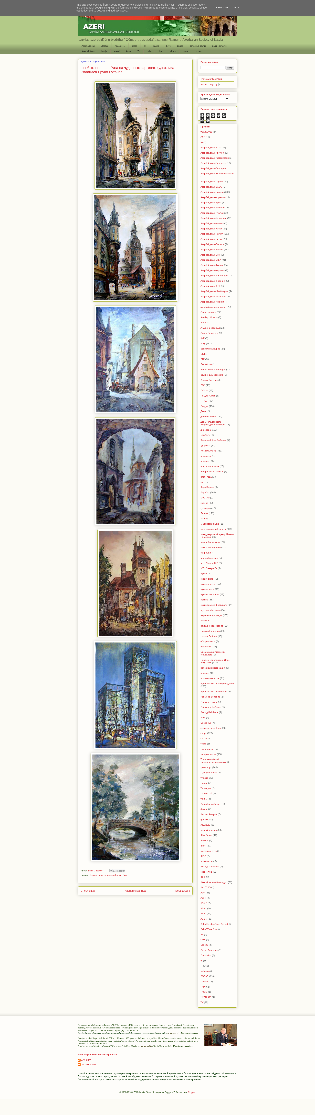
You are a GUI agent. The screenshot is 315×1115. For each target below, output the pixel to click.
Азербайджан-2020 (210, 147)
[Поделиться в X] (117, 870)
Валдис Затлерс (209, 380)
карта (134, 46)
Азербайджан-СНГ (210, 254)
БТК (202, 359)
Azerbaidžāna (88, 51)
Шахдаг (204, 840)
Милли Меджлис (209, 558)
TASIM (203, 992)
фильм (204, 819)
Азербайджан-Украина (212, 270)
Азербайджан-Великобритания (217, 173)
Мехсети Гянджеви (210, 547)
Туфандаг (205, 788)
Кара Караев (207, 487)
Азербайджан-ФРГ (210, 286)
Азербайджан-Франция (212, 281)
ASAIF (203, 903)
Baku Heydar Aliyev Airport (214, 924)
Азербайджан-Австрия (212, 152)
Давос (203, 411)
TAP (202, 986)
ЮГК (202, 877)
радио (156, 46)
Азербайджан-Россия (211, 249)
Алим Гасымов (208, 312)
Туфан (204, 783)
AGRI (203, 898)
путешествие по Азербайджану (217, 683)
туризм (204, 778)
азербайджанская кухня (213, 307)
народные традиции (211, 615)
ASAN (203, 908)
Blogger (191, 1092)
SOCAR (204, 976)
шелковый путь (208, 851)
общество (205, 646)
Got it (235, 7)
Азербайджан (88, 46)
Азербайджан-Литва (211, 239)
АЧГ (202, 338)
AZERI (203, 918)
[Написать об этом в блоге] (114, 870)
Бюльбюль (206, 364)
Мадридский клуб (209, 523)
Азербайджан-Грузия (211, 181)
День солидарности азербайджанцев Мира (212, 423)
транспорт (205, 767)
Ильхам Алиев (208, 450)
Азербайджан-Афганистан (214, 158)
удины (203, 798)
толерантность (208, 754)
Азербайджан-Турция (211, 265)
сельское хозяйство (210, 728)
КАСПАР (205, 497)
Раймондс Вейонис (210, 707)
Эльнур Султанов (209, 866)
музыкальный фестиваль (213, 605)
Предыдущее (182, 890)
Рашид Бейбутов (209, 712)
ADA (202, 892)
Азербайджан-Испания (212, 207)
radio (149, 51)
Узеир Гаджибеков (210, 804)
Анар (203, 322)
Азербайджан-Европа (212, 192)
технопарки (206, 749)
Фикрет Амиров (208, 814)
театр (203, 743)
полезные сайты (198, 46)
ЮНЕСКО (205, 887)
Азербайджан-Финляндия (214, 275)
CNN (202, 939)
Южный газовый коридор (213, 882)
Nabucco (205, 971)
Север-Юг (205, 722)
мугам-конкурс (208, 584)
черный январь (208, 830)
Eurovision (205, 955)
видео (180, 46)
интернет (205, 461)
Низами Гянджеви (210, 631)
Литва (203, 518)
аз (201, 142)
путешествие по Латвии (109, 875)
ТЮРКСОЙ (206, 793)
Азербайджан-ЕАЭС (211, 186)
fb (201, 960)
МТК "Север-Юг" (209, 563)
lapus (185, 51)
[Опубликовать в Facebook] (120, 870)
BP (201, 934)
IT (201, 965)
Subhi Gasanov (88, 1064)
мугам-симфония (209, 594)
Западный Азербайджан (213, 440)
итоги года (206, 476)
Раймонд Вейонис (210, 696)
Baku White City (208, 929)
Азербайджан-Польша (212, 244)
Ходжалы (205, 824)
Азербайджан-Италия (212, 213)
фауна (204, 809)
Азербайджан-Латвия (211, 233)
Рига (125, 875)
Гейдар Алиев (207, 395)
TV (145, 46)
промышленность (209, 678)
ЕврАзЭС (205, 435)
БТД (202, 354)
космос (204, 503)
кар (202, 482)
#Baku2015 (206, 131)
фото (168, 46)
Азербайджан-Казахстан (213, 218)
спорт (203, 733)
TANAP (204, 981)
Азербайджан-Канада (212, 223)
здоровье (205, 445)
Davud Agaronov (209, 950)
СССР (203, 738)
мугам (203, 573)
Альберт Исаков (209, 317)
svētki (117, 51)
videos (173, 51)
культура (205, 508)
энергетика (206, 871)
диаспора (205, 429)
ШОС (203, 856)
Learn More (222, 7)
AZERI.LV (86, 1060)
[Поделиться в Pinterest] (123, 870)
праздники (120, 46)
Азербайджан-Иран (210, 202)
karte (128, 51)
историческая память (211, 471)
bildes (161, 51)
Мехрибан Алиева (210, 542)
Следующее (88, 890)
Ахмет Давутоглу (209, 333)
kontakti (198, 51)
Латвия (104, 46)
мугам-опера (207, 589)
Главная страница (135, 890)
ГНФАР (204, 401)
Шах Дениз (206, 835)
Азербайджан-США (210, 260)
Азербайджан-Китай (211, 228)
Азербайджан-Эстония (212, 296)
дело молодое (208, 416)
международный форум (213, 529)
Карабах (205, 492)
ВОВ (202, 385)
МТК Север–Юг (208, 568)
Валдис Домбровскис (211, 374)
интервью (205, 456)
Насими (204, 620)
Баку (202, 343)
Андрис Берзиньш (210, 328)
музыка (204, 599)
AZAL (203, 913)
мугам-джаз (206, 578)
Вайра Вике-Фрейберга (213, 369)
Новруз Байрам (208, 636)
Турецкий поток (208, 772)
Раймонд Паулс (208, 702)
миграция (205, 552)
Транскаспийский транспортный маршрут (213, 760)
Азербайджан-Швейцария (214, 291)
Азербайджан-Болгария (213, 168)
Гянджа (204, 406)
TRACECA (205, 997)
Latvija (104, 51)
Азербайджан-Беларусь (213, 163)
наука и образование (211, 625)
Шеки (203, 845)
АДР (202, 137)
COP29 (204, 945)
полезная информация (212, 667)
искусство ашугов (209, 466)
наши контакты (219, 46)
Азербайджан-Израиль (212, 197)
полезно (204, 673)
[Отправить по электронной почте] (111, 870)
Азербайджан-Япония (212, 301)
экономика (206, 861)
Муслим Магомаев (210, 610)
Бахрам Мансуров (210, 348)
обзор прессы (207, 641)
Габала (204, 390)
